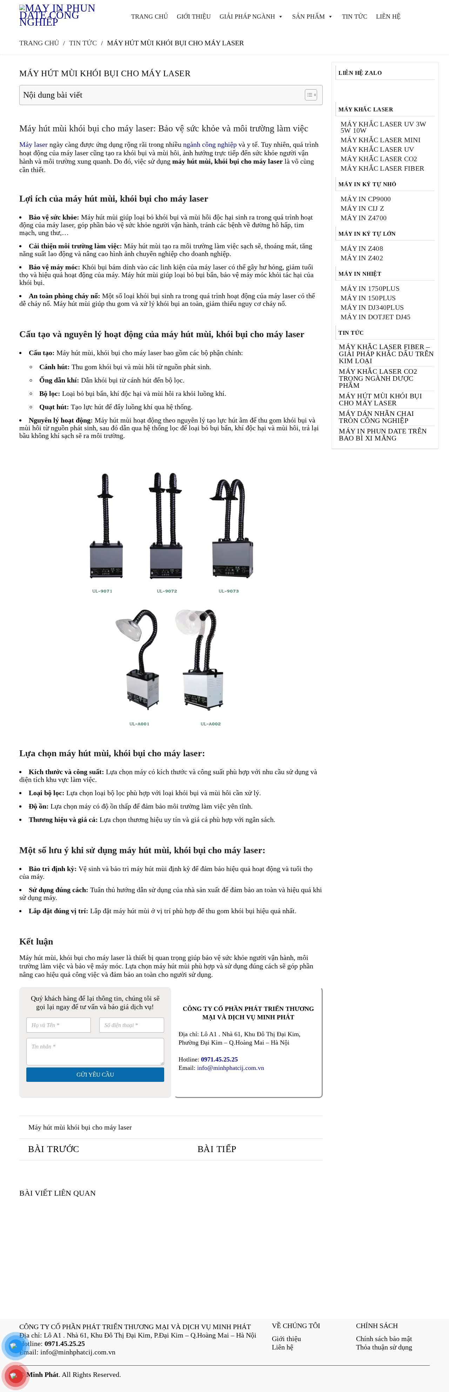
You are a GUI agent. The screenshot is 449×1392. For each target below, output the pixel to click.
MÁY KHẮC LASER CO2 (379, 159)
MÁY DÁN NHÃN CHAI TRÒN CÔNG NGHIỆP (376, 417)
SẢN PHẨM (308, 16)
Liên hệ (282, 1347)
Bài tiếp (216, 1149)
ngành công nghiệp (210, 144)
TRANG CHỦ (149, 16)
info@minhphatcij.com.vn (230, 1067)
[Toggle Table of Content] (307, 95)
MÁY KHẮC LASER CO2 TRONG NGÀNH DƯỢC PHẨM (378, 378)
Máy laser (33, 144)
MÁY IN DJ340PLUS (372, 307)
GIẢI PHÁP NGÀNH (247, 16)
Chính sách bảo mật (384, 1338)
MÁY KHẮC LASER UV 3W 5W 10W (383, 127)
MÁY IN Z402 (362, 258)
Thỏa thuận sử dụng (384, 1347)
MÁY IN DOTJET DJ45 (376, 317)
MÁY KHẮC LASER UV (377, 149)
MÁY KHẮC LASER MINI (381, 140)
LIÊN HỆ (388, 16)
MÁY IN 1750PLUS (370, 288)
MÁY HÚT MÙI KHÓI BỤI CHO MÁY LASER (380, 399)
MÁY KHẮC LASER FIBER (382, 168)
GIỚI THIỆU (194, 16)
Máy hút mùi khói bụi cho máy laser (80, 1127)
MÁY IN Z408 (362, 248)
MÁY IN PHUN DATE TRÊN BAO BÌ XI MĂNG (383, 434)
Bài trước (53, 1149)
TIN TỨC (354, 16)
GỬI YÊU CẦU (95, 1074)
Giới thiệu (286, 1338)
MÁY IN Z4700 (364, 218)
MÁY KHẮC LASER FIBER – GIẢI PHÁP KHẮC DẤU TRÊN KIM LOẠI (386, 353)
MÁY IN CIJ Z (362, 208)
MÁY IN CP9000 (366, 199)
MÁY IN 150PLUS (368, 298)
